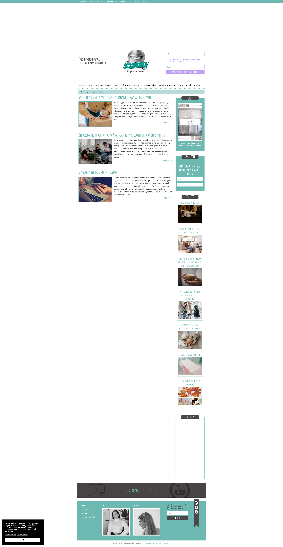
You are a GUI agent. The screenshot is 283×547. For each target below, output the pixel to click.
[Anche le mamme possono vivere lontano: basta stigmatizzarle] (95, 114)
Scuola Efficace (195, 85)
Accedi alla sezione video (141, 490)
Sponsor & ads (125, 2)
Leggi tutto (167, 122)
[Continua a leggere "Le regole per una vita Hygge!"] (190, 214)
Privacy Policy (157, 543)
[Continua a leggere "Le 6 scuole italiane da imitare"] (190, 366)
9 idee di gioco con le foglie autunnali (190, 383)
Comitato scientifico (96, 2)
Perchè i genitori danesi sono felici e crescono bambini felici (190, 327)
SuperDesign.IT (148, 543)
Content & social (112, 2)
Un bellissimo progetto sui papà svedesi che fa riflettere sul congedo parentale (123, 135)
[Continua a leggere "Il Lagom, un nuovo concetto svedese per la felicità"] (190, 243)
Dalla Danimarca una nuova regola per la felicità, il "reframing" (190, 295)
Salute (138, 85)
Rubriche (180, 85)
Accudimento (128, 85)
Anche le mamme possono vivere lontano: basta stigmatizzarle (114, 97)
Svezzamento (105, 85)
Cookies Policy (166, 543)
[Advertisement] (141, 33)
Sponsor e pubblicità (89, 517)
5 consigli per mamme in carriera (97, 172)
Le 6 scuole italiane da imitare (190, 354)
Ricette (95, 85)
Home (87, 92)
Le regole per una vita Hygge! (189, 202)
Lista (93, 92)
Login (144, 2)
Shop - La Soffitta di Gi (190, 143)
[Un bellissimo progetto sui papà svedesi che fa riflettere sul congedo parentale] (95, 151)
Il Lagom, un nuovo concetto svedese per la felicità (190, 230)
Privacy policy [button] (22, 535)
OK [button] (22, 540)
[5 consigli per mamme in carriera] (95, 189)
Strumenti (170, 85)
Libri (186, 85)
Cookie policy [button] (10, 535)
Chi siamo (83, 2)
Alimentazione (85, 85)
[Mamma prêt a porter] (113, 61)
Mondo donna (159, 85)
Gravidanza (116, 85)
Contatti (137, 2)
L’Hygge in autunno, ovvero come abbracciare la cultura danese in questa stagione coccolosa (190, 262)
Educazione (147, 85)
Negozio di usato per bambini (190, 145)
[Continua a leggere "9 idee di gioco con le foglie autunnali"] (190, 396)
